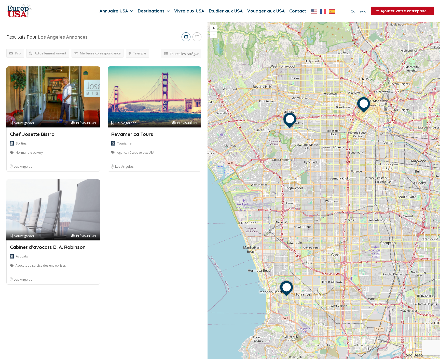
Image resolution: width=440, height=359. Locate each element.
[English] (315, 11)
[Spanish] (333, 11)
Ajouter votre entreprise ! (404, 10)
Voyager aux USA (266, 10)
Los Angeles (23, 166)
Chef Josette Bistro (32, 134)
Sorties (21, 143)
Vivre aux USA (189, 10)
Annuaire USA (114, 10)
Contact (297, 10)
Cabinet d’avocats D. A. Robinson (48, 247)
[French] (324, 11)
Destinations (151, 10)
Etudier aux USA (226, 10)
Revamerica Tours (132, 134)
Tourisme (124, 143)
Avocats (22, 256)
